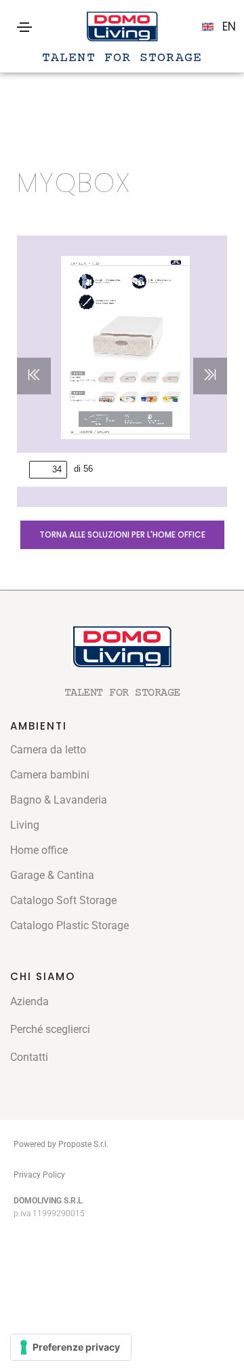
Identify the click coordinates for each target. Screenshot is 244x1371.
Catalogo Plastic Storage (69, 925)
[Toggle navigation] (24, 27)
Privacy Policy (39, 1175)
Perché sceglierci (50, 1029)
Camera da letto (48, 749)
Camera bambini (49, 774)
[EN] (208, 27)
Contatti (29, 1057)
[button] (122, 535)
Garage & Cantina (52, 875)
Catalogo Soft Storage (63, 900)
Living (24, 825)
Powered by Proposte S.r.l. (61, 1144)
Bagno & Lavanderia (58, 799)
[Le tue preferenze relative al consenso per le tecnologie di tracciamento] (71, 1347)
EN (229, 26)
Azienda (29, 1001)
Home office (39, 850)
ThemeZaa (91, 1173)
